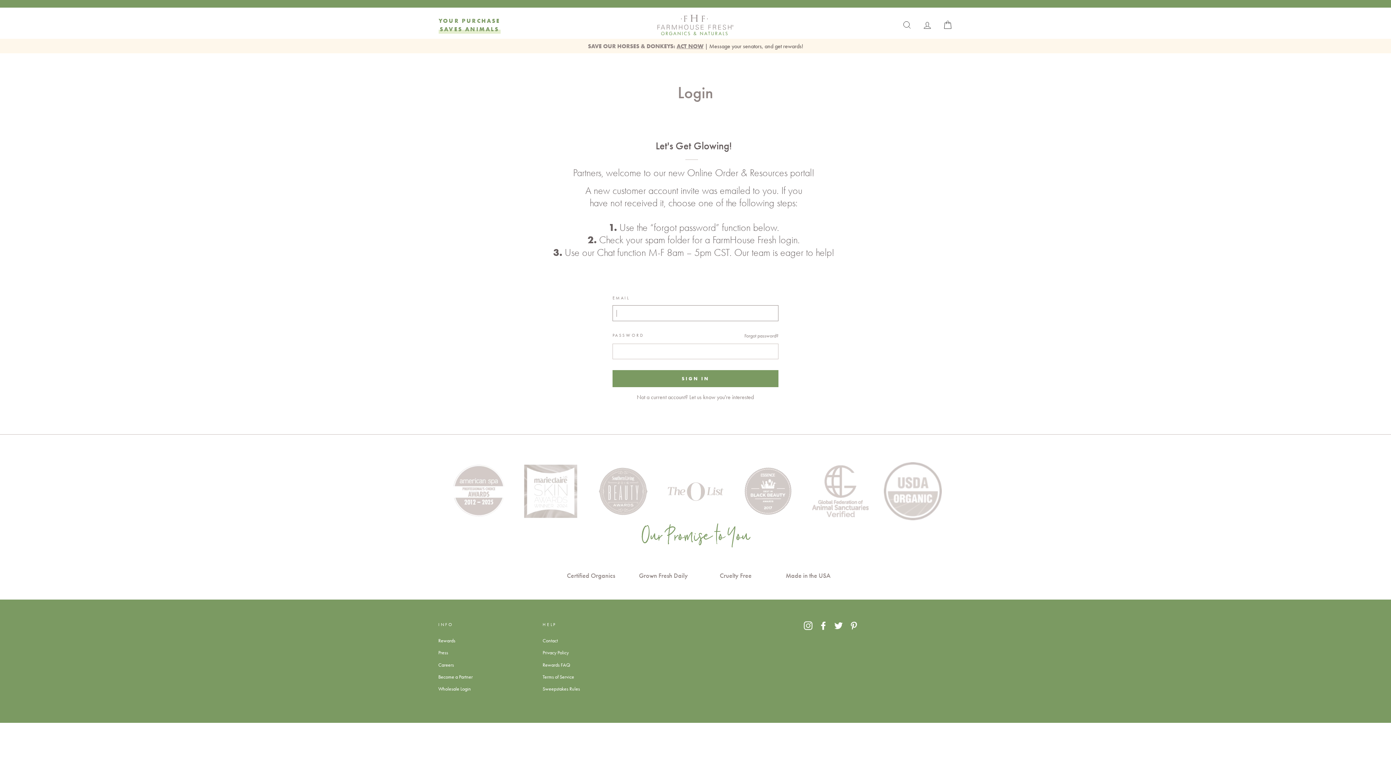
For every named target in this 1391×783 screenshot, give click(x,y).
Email (621, 298)
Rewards (446, 640)
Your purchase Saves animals (470, 25)
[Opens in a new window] (808, 625)
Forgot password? (761, 336)
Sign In (695, 378)
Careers (446, 665)
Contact (550, 640)
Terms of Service (558, 677)
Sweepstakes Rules (561, 689)
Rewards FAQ (556, 665)
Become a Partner (455, 677)
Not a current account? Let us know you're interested (695, 397)
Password (628, 335)
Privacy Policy (556, 652)
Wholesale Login (454, 689)
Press (443, 652)
